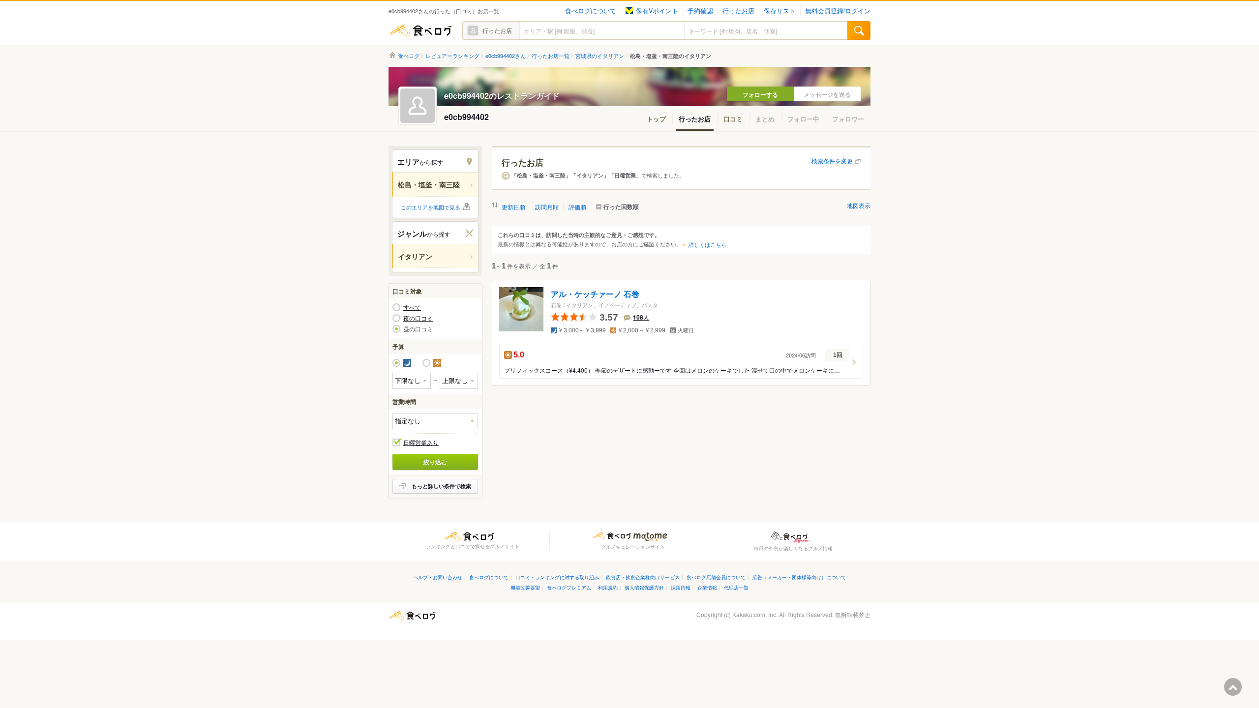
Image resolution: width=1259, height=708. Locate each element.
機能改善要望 (525, 587)
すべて (412, 307)
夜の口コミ (418, 318)
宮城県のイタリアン (599, 55)
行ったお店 (738, 10)
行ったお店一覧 (551, 55)
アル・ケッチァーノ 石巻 (595, 294)
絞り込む (435, 461)
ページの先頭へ (1233, 687)
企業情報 (707, 587)
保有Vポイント (657, 10)
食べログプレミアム (569, 587)
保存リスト (780, 10)
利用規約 (608, 587)
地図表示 (858, 205)
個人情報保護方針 (644, 587)
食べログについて (590, 10)
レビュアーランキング (452, 55)
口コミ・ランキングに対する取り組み (557, 577)
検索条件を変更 (832, 160)
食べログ (420, 30)
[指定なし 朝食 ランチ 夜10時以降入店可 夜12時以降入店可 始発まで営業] (435, 421)
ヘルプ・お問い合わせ (437, 577)
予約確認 (700, 10)
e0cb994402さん (505, 55)
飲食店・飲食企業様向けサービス (643, 577)
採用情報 (680, 587)
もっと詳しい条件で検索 (441, 486)
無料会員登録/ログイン (837, 10)
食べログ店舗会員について (716, 577)
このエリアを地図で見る (430, 207)
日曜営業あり (421, 442)
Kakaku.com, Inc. (755, 614)
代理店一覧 (736, 587)
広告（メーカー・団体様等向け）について (799, 577)
